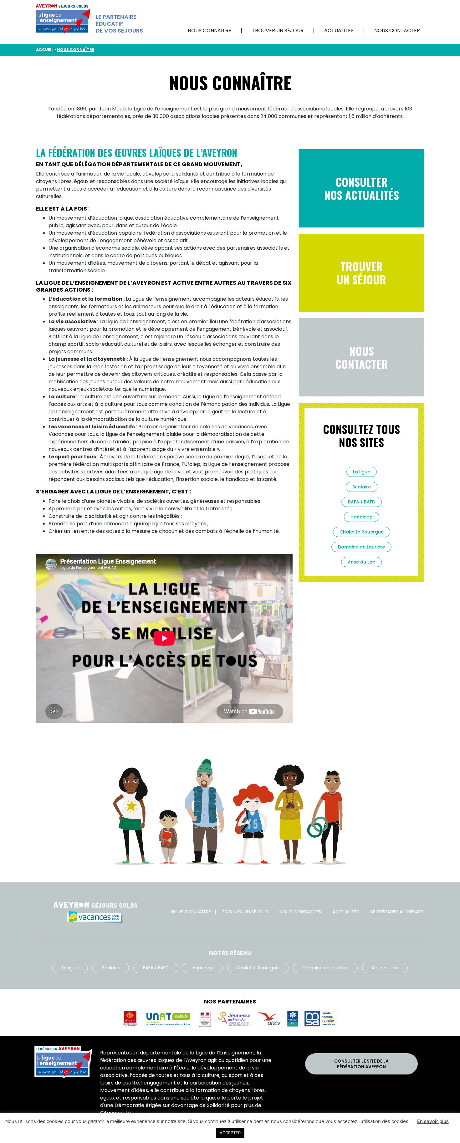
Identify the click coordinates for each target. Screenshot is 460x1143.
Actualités (339, 30)
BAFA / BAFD (361, 502)
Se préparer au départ (397, 911)
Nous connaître (209, 30)
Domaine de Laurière (361, 547)
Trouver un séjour (278, 30)
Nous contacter (397, 30)
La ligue (361, 472)
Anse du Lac (361, 562)
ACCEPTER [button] (230, 1132)
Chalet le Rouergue (362, 532)
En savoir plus (433, 1121)
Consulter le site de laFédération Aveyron (361, 1064)
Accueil (44, 49)
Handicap (361, 517)
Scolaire (361, 487)
